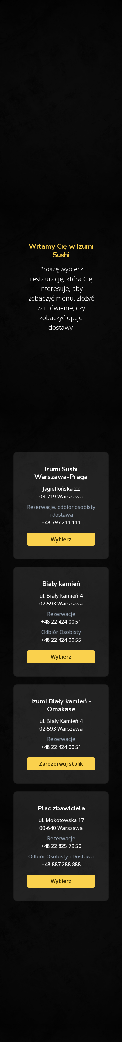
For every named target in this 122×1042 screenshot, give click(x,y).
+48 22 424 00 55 (61, 639)
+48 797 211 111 (61, 522)
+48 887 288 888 (61, 864)
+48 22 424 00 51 (61, 621)
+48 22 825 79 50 (61, 846)
